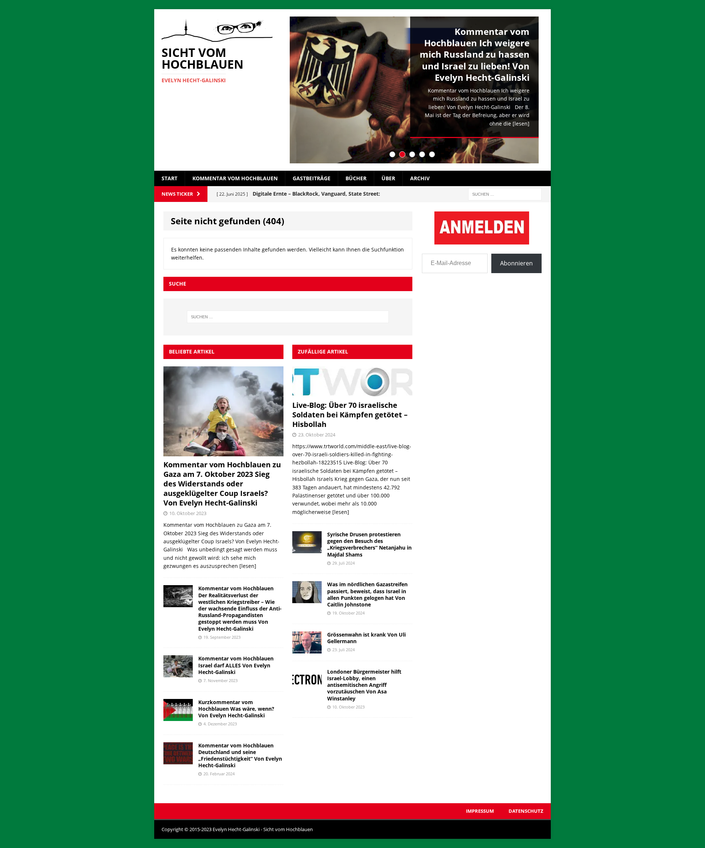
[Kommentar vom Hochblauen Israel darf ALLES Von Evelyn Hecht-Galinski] (178, 673)
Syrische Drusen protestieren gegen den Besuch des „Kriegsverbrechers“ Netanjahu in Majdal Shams (369, 544)
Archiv (420, 178)
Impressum (480, 811)
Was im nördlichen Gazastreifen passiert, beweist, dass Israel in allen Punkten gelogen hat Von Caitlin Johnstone (367, 594)
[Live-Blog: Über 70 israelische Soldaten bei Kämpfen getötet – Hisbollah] (352, 392)
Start (169, 178)
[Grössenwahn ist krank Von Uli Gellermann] (307, 648)
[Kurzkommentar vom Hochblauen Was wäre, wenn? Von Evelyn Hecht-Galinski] (178, 716)
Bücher (356, 178)
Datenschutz (526, 811)
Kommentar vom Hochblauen (235, 178)
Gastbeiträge (311, 178)
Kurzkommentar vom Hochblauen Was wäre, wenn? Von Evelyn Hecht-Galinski (236, 709)
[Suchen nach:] (505, 193)
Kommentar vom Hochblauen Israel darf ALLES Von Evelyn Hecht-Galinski (236, 665)
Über (388, 178)
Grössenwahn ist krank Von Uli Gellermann (366, 638)
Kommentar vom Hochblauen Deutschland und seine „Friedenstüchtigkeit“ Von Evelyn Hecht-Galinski (240, 755)
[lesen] (521, 123)
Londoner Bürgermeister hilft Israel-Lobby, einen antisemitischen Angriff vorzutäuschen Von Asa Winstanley (364, 685)
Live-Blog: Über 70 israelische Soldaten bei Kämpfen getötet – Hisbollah (350, 414)
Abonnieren (516, 263)
